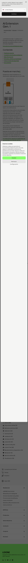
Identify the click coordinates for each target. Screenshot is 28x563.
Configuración (14, 164)
